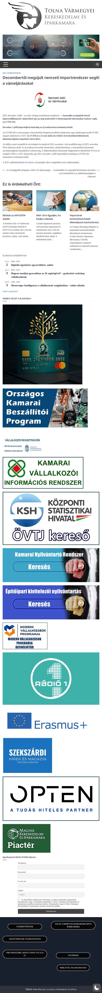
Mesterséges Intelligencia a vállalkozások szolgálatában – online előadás (48, 285)
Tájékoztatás (14, 73)
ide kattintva (30, 162)
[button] (97, 988)
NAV (4, 73)
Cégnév (20, 891)
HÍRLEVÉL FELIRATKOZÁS (73, 968)
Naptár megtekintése (10, 291)
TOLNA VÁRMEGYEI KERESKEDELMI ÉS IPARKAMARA (73, 925)
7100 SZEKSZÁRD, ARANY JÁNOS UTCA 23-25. (25, 954)
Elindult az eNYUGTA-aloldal (14, 217)
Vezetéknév (22, 863)
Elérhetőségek (25, 927)
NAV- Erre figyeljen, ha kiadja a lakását (48, 217)
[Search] (97, 64)
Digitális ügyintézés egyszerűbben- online (32, 265)
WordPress (71, 989)
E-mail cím (22, 881)
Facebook (73, 955)
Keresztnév (22, 872)
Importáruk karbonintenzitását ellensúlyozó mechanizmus (84, 219)
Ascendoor (50, 989)
